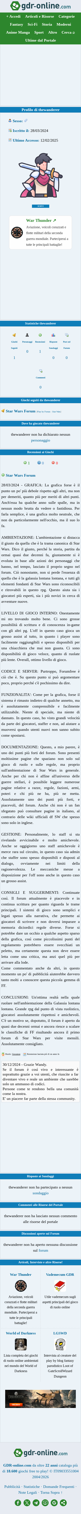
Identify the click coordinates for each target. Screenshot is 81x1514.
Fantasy (16, 24)
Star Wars (56, 411)
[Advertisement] (40, 75)
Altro (52, 32)
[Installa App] (46, 1505)
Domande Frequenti (58, 1486)
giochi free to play (32, 1471)
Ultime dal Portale (40, 40)
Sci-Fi (32, 24)
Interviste (36, 1262)
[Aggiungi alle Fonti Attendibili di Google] (55, 1505)
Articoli (23, 1262)
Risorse (57, 1262)
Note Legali (27, 1492)
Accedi (13, 16)
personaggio (40, 440)
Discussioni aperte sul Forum (40, 1233)
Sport (39, 32)
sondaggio (41, 1193)
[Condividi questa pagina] (63, 1505)
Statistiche (32, 1486)
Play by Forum (43, 411)
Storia (47, 24)
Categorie (67, 16)
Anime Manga (18, 32)
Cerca (68, 32)
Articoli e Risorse (39, 16)
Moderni (64, 24)
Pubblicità (12, 1486)
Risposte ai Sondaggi (40, 1176)
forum (43, 1250)
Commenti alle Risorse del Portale (40, 1205)
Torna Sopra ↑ (51, 1492)
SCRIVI (41, 206)
